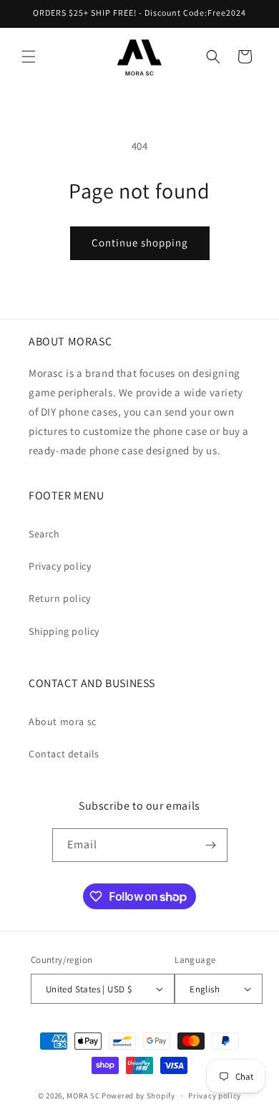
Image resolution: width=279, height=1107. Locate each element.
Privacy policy (60, 566)
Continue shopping (140, 242)
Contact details (64, 753)
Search (44, 533)
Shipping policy (64, 631)
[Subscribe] (211, 845)
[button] (28, 56)
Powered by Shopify (138, 1096)
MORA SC (83, 1096)
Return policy (60, 598)
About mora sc (63, 721)
